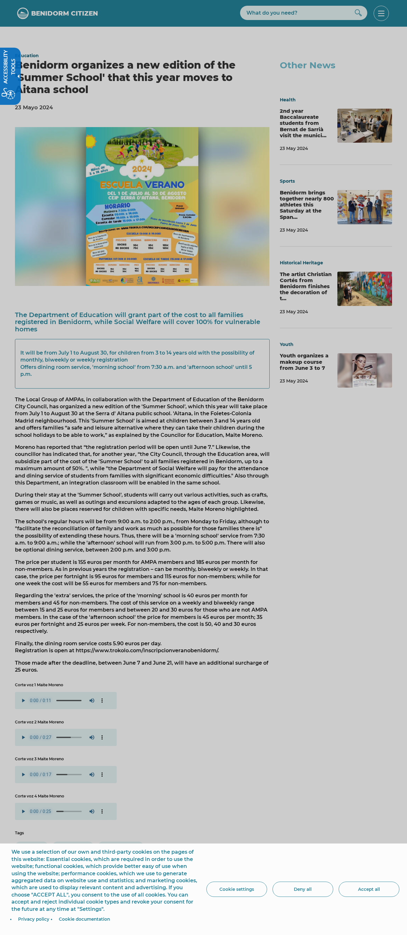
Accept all (369, 889)
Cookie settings (236, 889)
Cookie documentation (84, 919)
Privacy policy (33, 919)
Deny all (303, 889)
